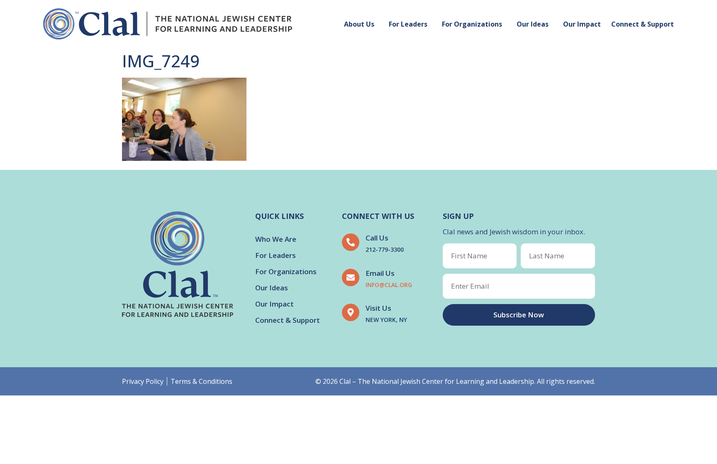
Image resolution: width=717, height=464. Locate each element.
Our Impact (582, 24)
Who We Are (275, 239)
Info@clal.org (389, 285)
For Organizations (472, 24)
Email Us (380, 273)
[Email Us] (350, 277)
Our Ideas (533, 24)
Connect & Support (642, 24)
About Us (359, 24)
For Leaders (408, 24)
